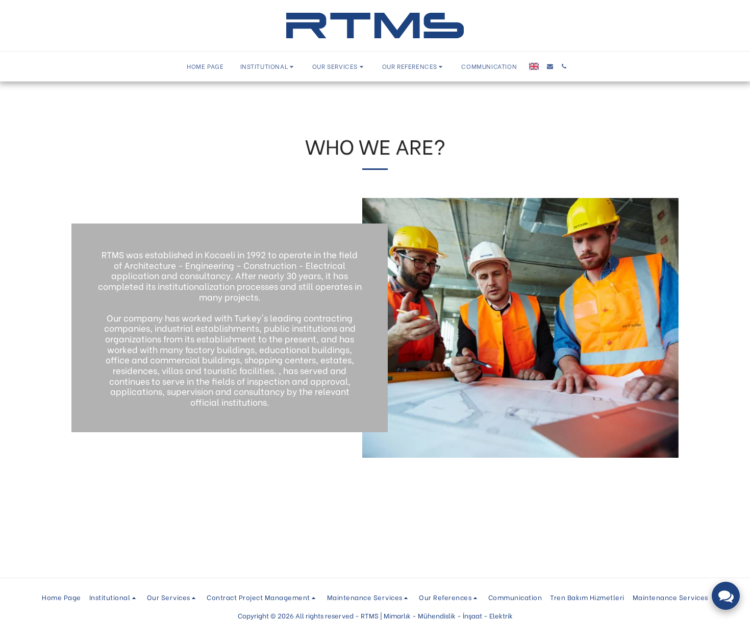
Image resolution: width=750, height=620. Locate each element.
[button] (268, 66)
